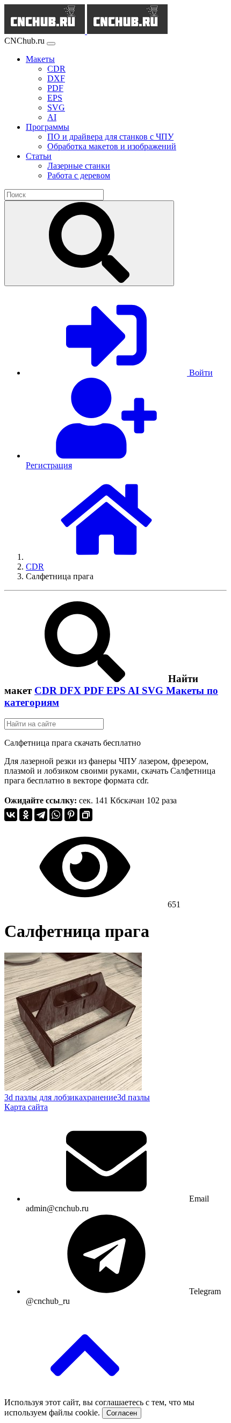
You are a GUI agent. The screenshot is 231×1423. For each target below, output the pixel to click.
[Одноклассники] (25, 814)
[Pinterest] (70, 814)
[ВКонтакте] (10, 814)
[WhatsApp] (55, 814)
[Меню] (51, 43)
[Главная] (106, 556)
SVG (154, 690)
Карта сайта (26, 1107)
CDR (47, 690)
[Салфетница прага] (73, 1087)
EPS (117, 690)
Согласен (121, 1413)
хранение (100, 1097)
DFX (72, 690)
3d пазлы (133, 1097)
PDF (95, 690)
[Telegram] (40, 814)
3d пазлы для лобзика (43, 1097)
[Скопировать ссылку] (86, 814)
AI (135, 690)
